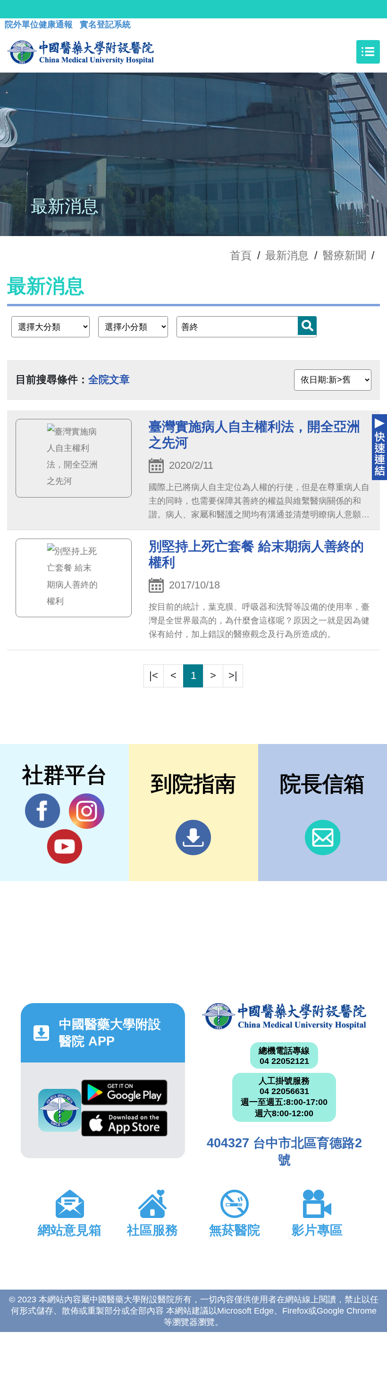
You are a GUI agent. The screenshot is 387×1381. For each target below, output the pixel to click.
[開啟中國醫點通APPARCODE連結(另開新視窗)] (59, 1110)
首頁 (241, 255)
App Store (124, 1126)
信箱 (322, 837)
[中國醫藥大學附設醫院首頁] (80, 52)
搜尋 (307, 325)
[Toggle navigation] (368, 52)
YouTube (64, 846)
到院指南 (193, 837)
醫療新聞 (344, 255)
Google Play (124, 1095)
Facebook (42, 811)
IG (86, 811)
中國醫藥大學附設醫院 (284, 1016)
